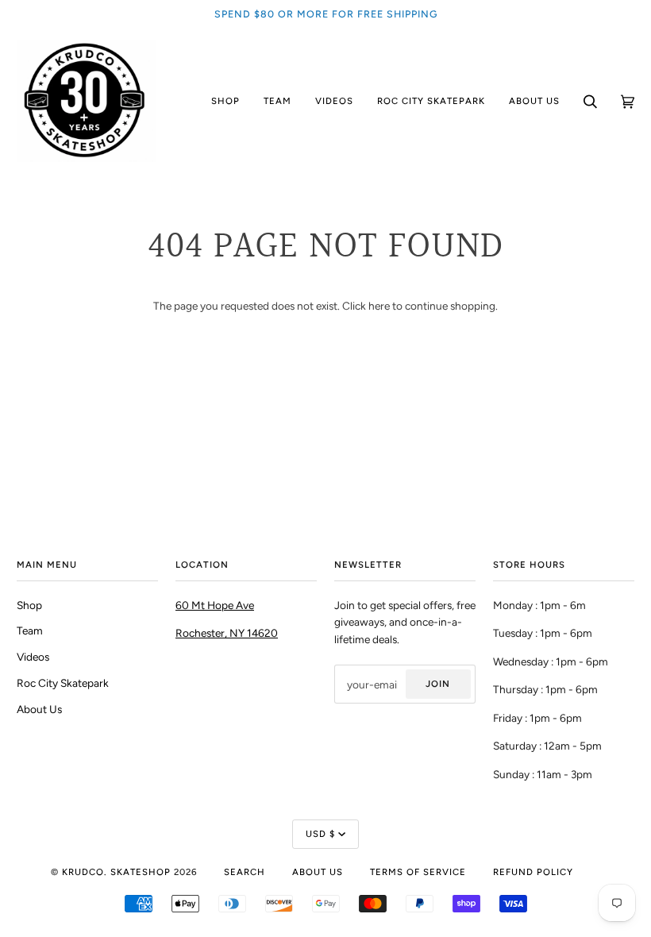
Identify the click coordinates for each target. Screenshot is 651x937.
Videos (33, 656)
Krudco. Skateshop (116, 871)
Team (30, 630)
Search (244, 871)
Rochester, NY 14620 (226, 633)
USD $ (320, 833)
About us (317, 871)
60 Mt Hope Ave (214, 605)
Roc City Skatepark (63, 683)
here (379, 305)
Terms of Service (418, 871)
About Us (39, 709)
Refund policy (533, 871)
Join (438, 683)
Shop (29, 605)
